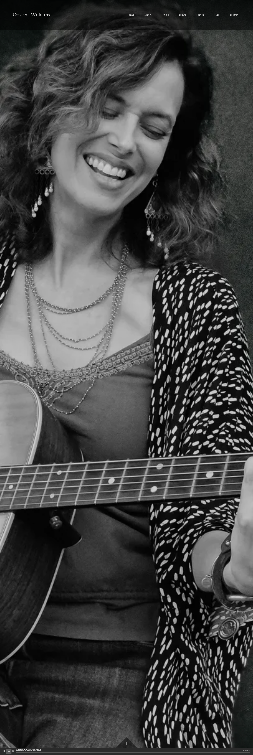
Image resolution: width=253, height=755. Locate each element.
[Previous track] (4, 751)
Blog (217, 15)
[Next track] (13, 751)
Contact (234, 15)
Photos (200, 15)
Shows (182, 15)
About (148, 15)
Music (166, 15)
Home (131, 15)
